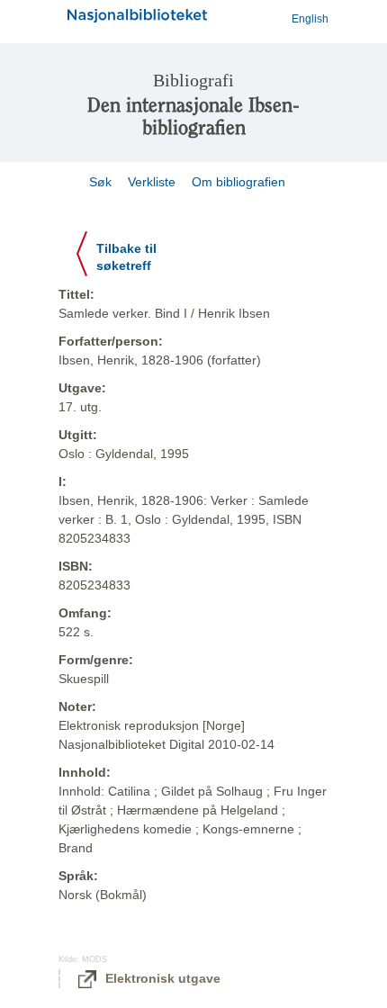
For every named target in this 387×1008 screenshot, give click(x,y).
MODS (94, 959)
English (310, 19)
